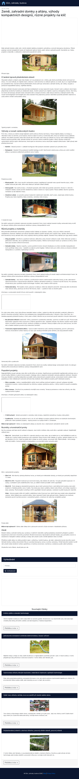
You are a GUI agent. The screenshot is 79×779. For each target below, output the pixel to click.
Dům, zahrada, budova (15, 3)
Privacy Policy (51, 773)
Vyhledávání (11, 571)
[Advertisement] (39, 31)
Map (44, 773)
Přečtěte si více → (11, 628)
